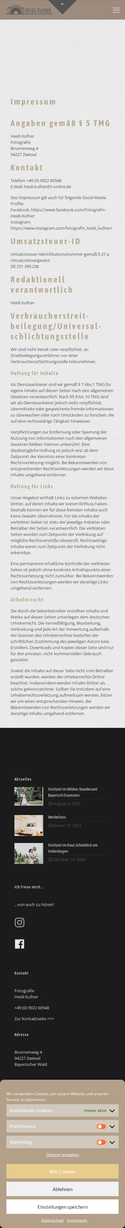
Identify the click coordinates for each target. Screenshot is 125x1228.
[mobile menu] (116, 9)
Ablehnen (62, 1189)
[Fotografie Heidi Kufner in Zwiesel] (29, 10)
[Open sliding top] (62, 7)
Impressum (77, 1220)
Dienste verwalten (62, 1154)
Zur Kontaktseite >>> (34, 1019)
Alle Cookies (62, 1171)
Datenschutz (52, 1220)
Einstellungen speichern (63, 1207)
